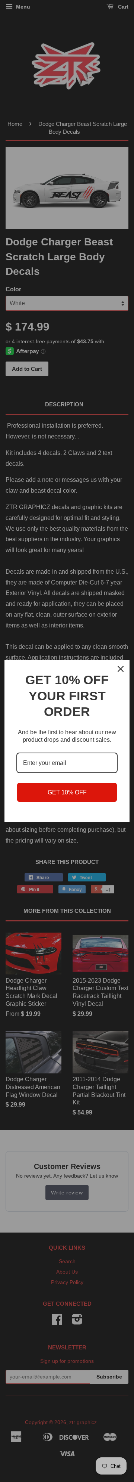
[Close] (121, 669)
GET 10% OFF (67, 792)
